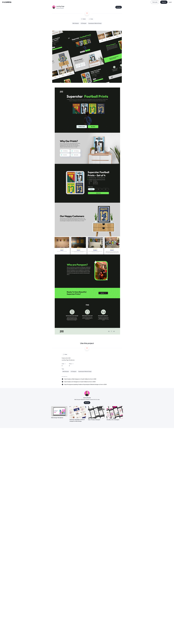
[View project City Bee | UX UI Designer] (115, 412)
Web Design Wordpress (57, 417)
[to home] (6, 2)
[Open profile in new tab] (53, 7)
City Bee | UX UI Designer (113, 419)
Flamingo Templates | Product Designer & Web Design (77, 420)
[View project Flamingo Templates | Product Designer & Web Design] (78, 412)
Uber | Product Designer (94, 419)
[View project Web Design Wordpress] (59, 411)
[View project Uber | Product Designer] (96, 412)
